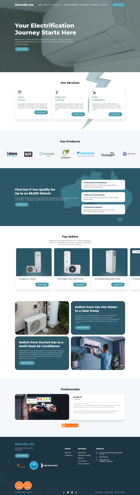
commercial (94, 5)
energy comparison (71, 5)
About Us (68, 452)
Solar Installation (84, 464)
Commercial (82, 461)
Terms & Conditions (119, 492)
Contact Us (68, 455)
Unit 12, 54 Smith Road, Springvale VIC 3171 (111, 453)
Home (40, 5)
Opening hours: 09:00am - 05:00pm (106, 460)
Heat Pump (82, 452)
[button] (57, 5)
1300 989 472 (103, 457)
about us (47, 5)
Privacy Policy (99, 492)
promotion (84, 5)
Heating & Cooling (84, 455)
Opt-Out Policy (109, 492)
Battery (80, 458)
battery (104, 5)
